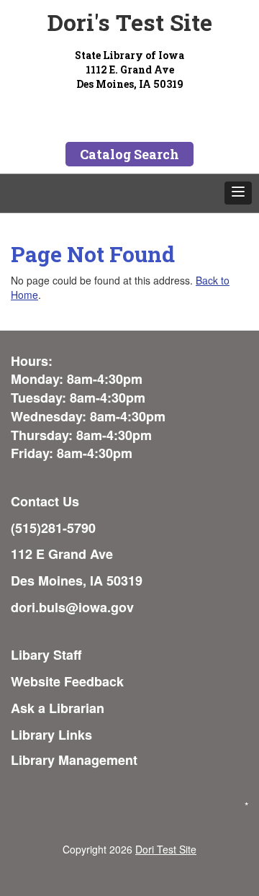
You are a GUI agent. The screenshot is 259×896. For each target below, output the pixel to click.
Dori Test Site (165, 849)
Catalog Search (129, 154)
